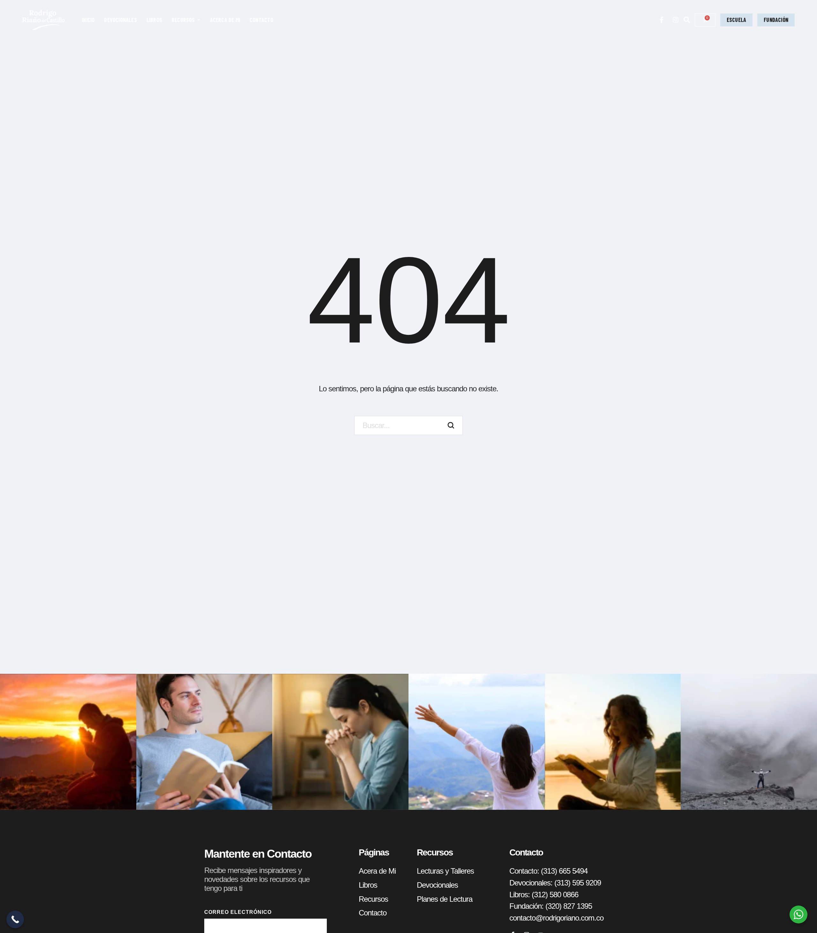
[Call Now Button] (15, 919)
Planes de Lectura (444, 899)
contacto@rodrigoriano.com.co (556, 918)
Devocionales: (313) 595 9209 (555, 882)
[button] (198, 19)
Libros (368, 885)
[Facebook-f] (661, 20)
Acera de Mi (377, 871)
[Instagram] (675, 20)
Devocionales (437, 885)
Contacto (372, 912)
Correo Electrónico (238, 912)
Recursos (373, 899)
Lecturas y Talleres (445, 871)
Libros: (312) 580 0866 (543, 894)
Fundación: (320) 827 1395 (550, 906)
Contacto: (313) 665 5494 (548, 871)
